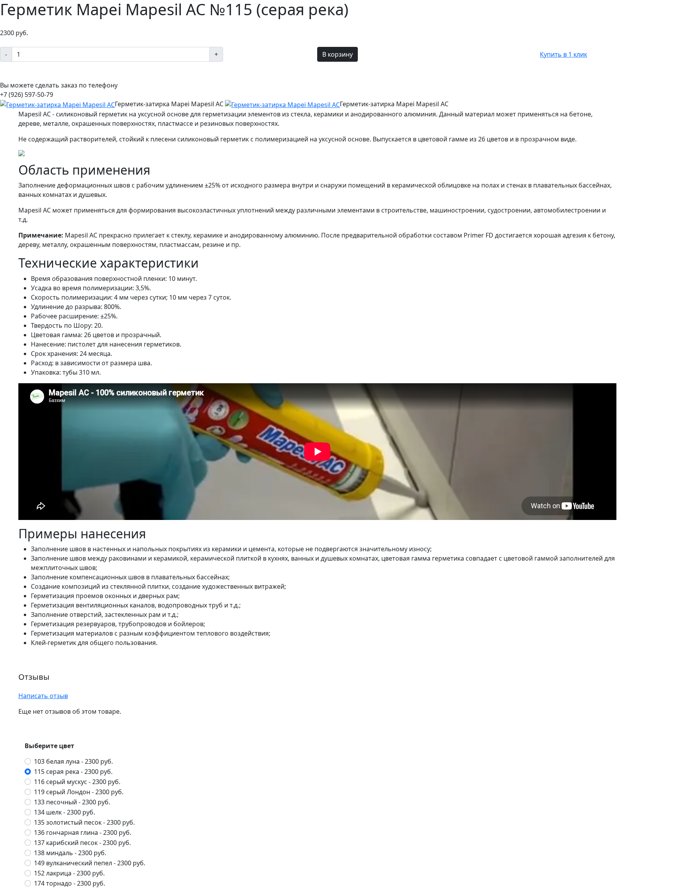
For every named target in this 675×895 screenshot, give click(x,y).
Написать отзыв (43, 695)
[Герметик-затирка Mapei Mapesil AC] (57, 104)
